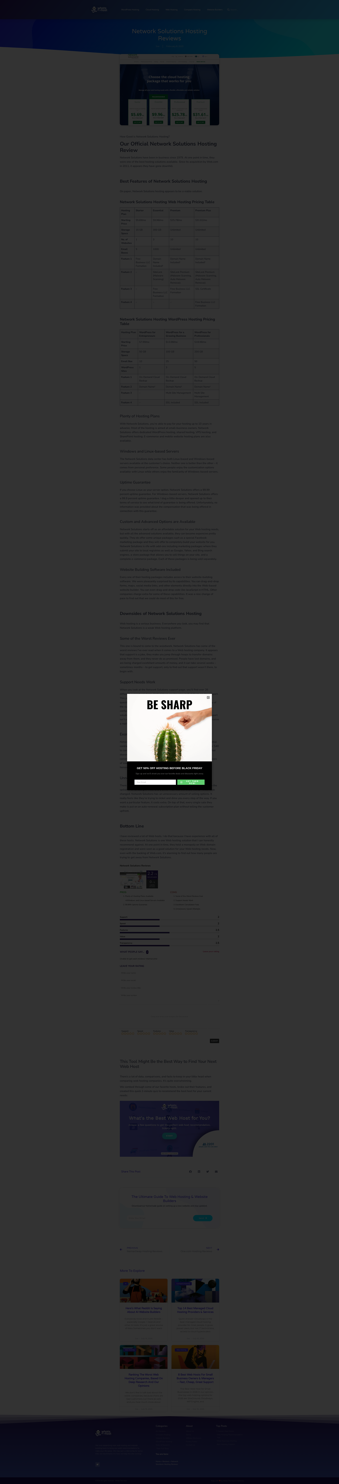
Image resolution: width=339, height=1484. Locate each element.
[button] (208, 697)
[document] (169, 742)
